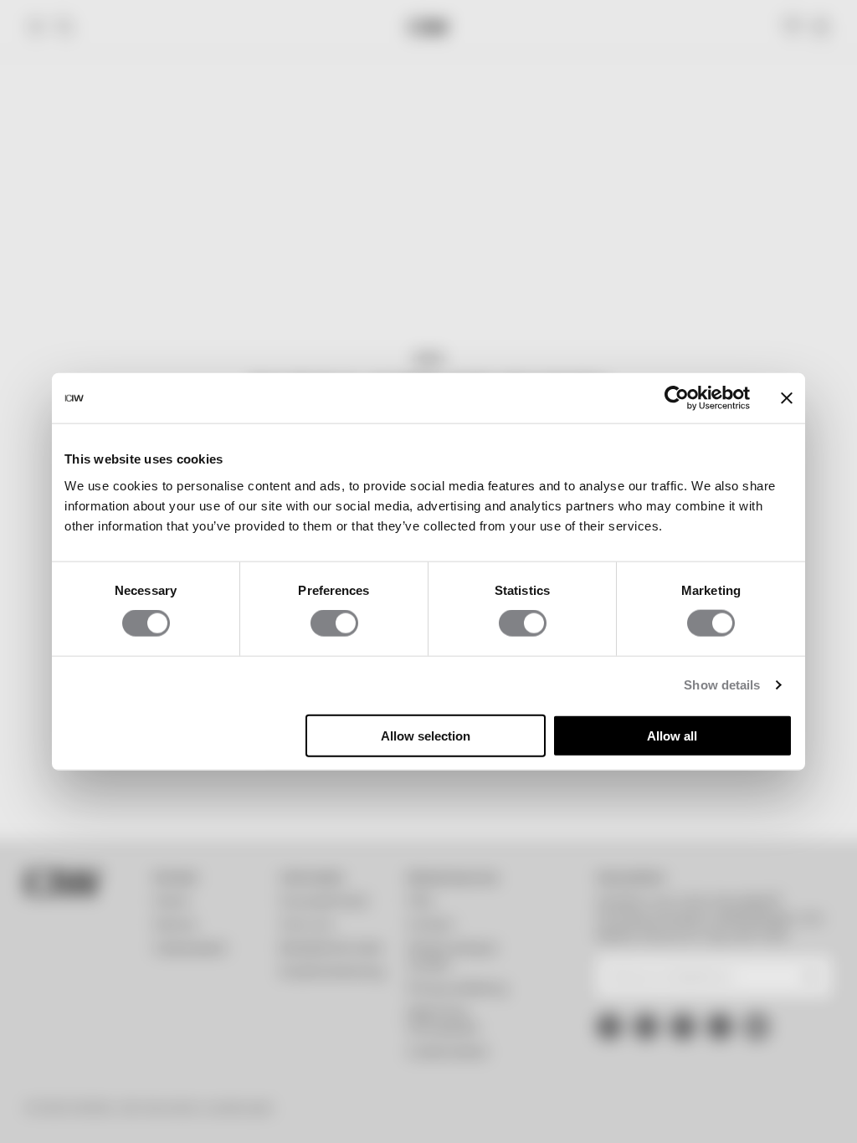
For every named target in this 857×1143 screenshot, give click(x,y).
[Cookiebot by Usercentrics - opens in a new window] (676, 398)
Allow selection (425, 735)
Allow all (672, 735)
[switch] (334, 623)
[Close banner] (787, 398)
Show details (722, 685)
